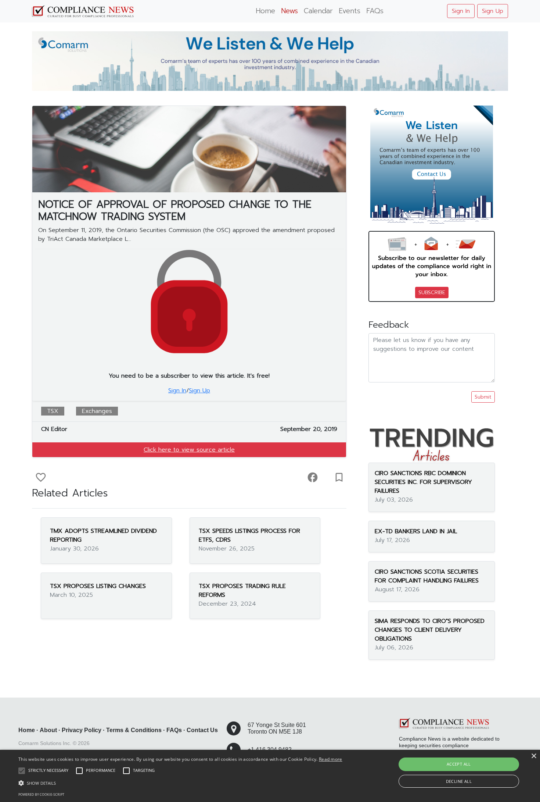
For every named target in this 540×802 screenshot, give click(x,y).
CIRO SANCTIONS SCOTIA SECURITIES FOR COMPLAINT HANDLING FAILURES (427, 576)
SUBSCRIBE (431, 292)
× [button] (533, 756)
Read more (330, 759)
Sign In (461, 11)
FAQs (375, 11)
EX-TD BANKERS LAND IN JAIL (416, 531)
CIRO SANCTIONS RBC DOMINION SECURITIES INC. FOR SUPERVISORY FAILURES (423, 481)
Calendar (318, 11)
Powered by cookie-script (41, 794)
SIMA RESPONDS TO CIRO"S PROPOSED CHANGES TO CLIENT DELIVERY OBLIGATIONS (430, 629)
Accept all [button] (459, 764)
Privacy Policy (81, 730)
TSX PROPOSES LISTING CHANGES (98, 586)
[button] (180, 783)
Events (349, 11)
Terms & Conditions (134, 730)
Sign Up (492, 11)
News (289, 11)
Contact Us (202, 730)
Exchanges (97, 411)
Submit (483, 397)
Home (265, 11)
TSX (52, 411)
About (48, 730)
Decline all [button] (459, 781)
